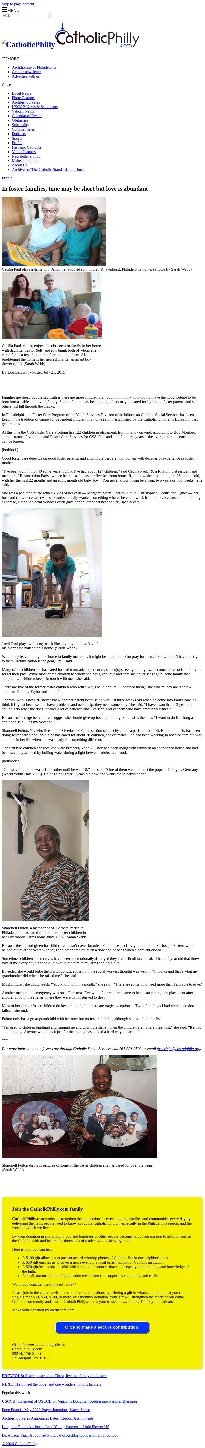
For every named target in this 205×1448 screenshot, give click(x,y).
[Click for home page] (71, 44)
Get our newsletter (26, 72)
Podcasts (19, 134)
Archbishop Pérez (26, 102)
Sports (17, 138)
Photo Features (24, 98)
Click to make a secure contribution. (102, 1327)
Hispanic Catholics (27, 147)
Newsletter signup (26, 156)
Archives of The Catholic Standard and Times (48, 169)
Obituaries (20, 120)
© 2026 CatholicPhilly (20, 1444)
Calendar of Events (27, 116)
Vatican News (23, 111)
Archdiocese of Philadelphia (34, 67)
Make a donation (25, 161)
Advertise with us (26, 76)
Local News (21, 93)
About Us (20, 165)
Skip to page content (18, 4)
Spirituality (20, 125)
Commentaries (23, 129)
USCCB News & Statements (35, 107)
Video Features (24, 152)
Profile (17, 143)
